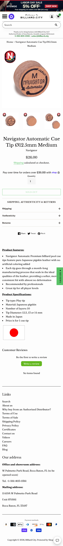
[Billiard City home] (31, 17)
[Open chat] (57, 540)
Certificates (9, 429)
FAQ (4, 445)
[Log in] (52, 16)
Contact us (8, 433)
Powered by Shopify (46, 540)
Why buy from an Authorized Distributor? (26, 409)
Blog (4, 449)
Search (6, 401)
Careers (6, 441)
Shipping (19, 162)
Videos (6, 437)
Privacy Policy (10, 425)
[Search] (56, 24)
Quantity (31, 176)
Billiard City (30, 540)
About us (7, 405)
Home (10, 41)
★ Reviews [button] (60, 276)
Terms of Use (10, 413)
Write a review (31, 363)
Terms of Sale (10, 417)
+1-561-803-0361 (22, 36)
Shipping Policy (11, 421)
